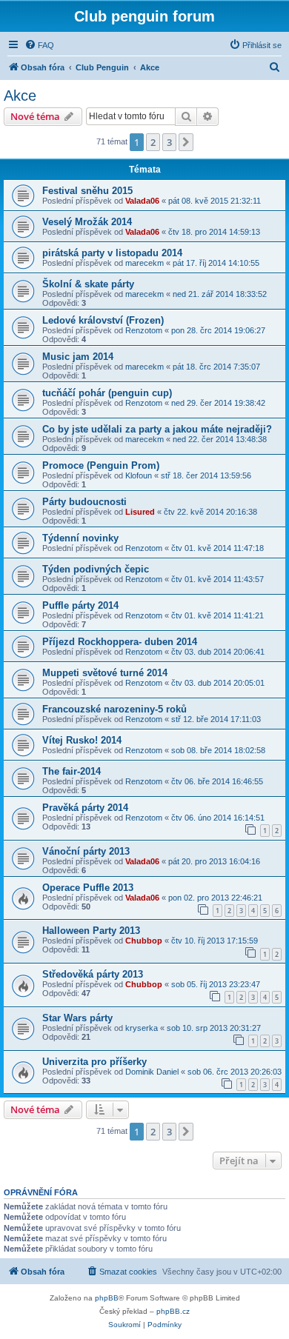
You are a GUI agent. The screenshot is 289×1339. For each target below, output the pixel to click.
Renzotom (143, 330)
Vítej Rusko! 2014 (82, 740)
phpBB (107, 1298)
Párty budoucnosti (84, 501)
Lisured (140, 511)
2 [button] (153, 142)
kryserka (141, 1028)
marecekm (144, 262)
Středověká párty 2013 (92, 974)
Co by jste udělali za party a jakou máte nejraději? (157, 429)
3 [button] (169, 142)
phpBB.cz (173, 1311)
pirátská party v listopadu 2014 (112, 252)
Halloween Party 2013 (91, 930)
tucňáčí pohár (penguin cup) (107, 392)
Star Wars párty (77, 1018)
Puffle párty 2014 (80, 605)
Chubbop (143, 940)
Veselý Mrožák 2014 (87, 221)
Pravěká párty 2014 (85, 807)
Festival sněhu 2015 (87, 190)
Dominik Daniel (152, 1071)
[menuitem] (39, 45)
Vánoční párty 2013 (86, 851)
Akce (20, 95)
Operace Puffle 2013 (87, 887)
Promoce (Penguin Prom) (100, 465)
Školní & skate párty (88, 284)
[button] (186, 142)
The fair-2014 (71, 771)
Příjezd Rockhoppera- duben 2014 (119, 641)
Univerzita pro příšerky (94, 1061)
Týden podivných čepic (95, 569)
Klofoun (138, 475)
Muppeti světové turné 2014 (104, 672)
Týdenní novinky (80, 538)
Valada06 (142, 200)
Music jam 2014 (77, 356)
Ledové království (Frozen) (103, 320)
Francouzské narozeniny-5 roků (114, 709)
